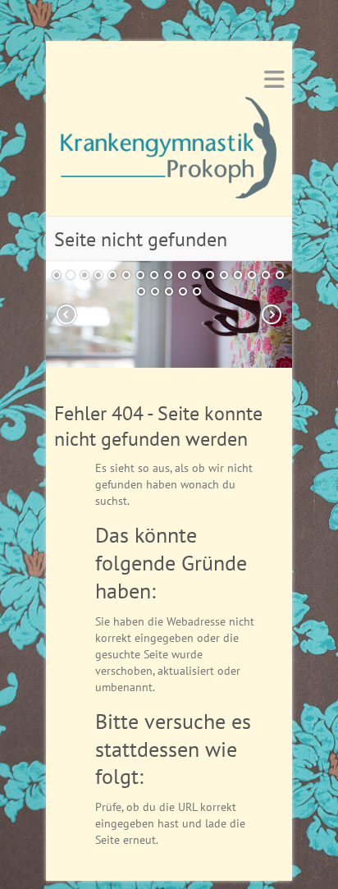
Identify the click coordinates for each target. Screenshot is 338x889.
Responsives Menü (274, 79)
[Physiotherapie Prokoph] (169, 152)
